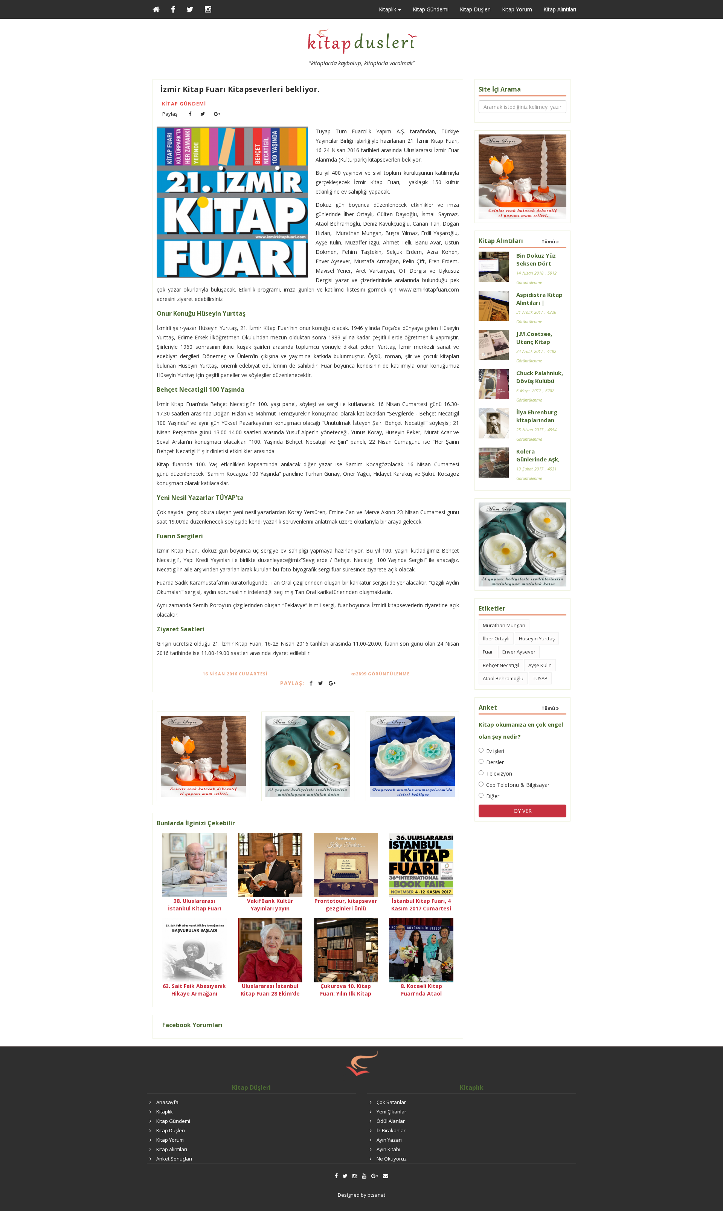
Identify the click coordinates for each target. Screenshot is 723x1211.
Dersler (495, 762)
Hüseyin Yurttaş (537, 638)
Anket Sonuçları (174, 1158)
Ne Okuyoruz (392, 1158)
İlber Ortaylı (496, 638)
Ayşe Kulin (540, 665)
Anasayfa (167, 1102)
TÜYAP (540, 678)
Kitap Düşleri (475, 9)
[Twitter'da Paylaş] (202, 113)
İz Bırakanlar (391, 1130)
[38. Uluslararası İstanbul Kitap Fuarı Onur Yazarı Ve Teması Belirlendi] (194, 864)
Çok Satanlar (391, 1102)
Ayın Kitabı (388, 1149)
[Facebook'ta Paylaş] (190, 113)
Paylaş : (171, 113)
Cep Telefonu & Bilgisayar (517, 784)
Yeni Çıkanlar (391, 1111)
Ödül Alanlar (391, 1121)
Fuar (488, 651)
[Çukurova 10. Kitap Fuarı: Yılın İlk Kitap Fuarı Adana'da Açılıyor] (346, 949)
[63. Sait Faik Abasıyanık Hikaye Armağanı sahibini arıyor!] (194, 949)
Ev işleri (495, 750)
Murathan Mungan (504, 625)
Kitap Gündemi (430, 9)
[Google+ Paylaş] (217, 113)
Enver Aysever (518, 651)
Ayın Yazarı (389, 1139)
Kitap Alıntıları (559, 9)
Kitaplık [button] (388, 9)
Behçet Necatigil (501, 665)
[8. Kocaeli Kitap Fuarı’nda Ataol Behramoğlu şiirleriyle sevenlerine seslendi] (421, 949)
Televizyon (499, 773)
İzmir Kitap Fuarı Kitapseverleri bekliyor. (239, 89)
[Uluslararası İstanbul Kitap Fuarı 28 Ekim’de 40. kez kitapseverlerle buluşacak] (270, 949)
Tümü (548, 241)
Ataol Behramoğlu (503, 678)
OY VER (523, 810)
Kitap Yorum (517, 9)
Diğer (492, 796)
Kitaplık (164, 1111)
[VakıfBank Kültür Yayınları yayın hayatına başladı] (270, 864)
